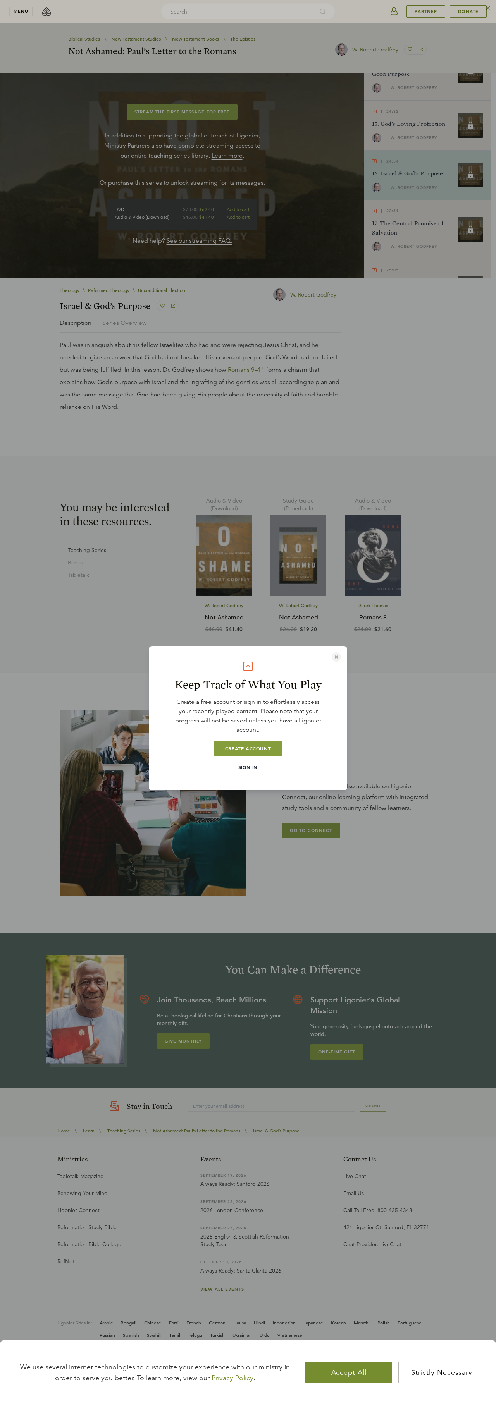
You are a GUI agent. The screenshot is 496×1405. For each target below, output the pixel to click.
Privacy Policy (232, 1378)
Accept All (349, 1372)
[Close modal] (336, 657)
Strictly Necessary (441, 1372)
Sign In (248, 767)
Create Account (248, 748)
